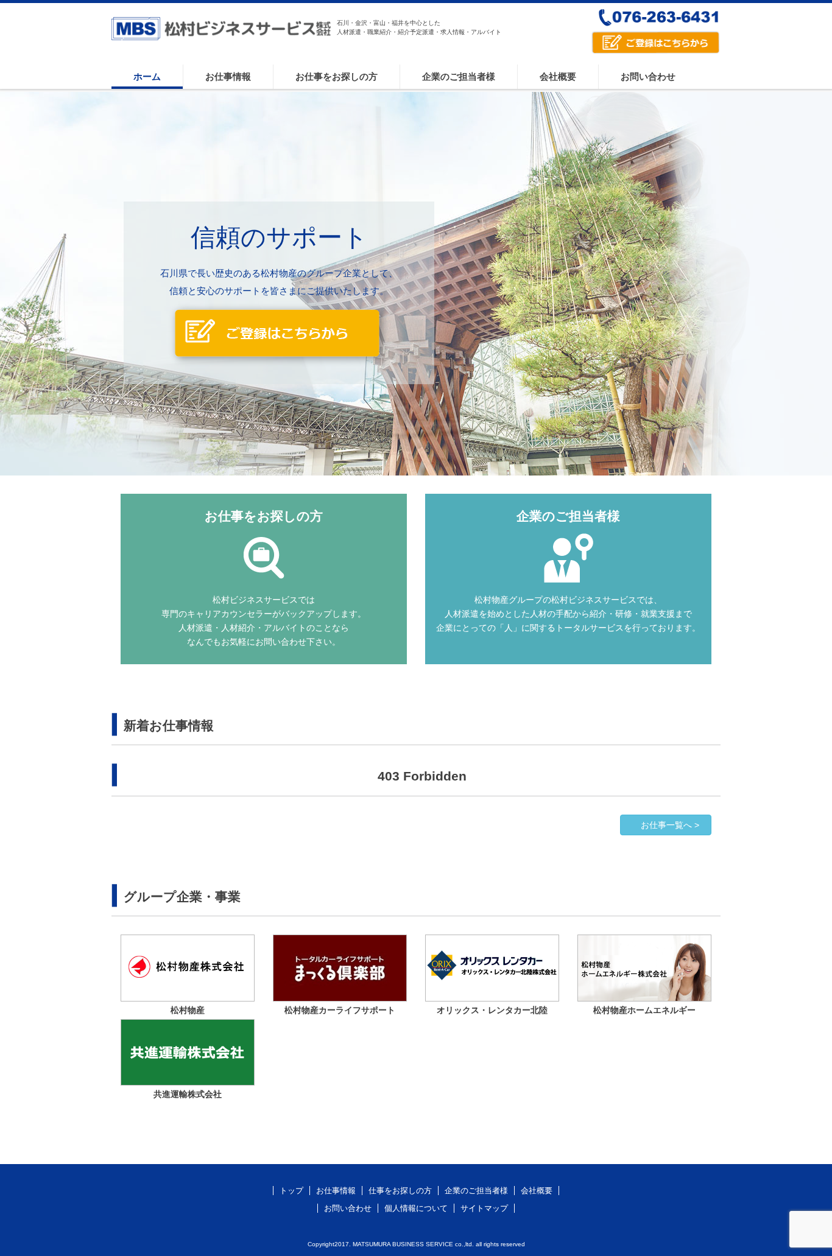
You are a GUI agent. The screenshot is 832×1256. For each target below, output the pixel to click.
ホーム (147, 76)
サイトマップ (484, 1208)
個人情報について (416, 1208)
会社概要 (558, 76)
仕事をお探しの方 (400, 1190)
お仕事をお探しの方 (336, 76)
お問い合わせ (648, 76)
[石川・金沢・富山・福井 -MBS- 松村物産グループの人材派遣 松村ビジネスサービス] (221, 37)
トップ (291, 1190)
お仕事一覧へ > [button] (670, 825)
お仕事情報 (228, 76)
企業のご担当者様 (458, 76)
